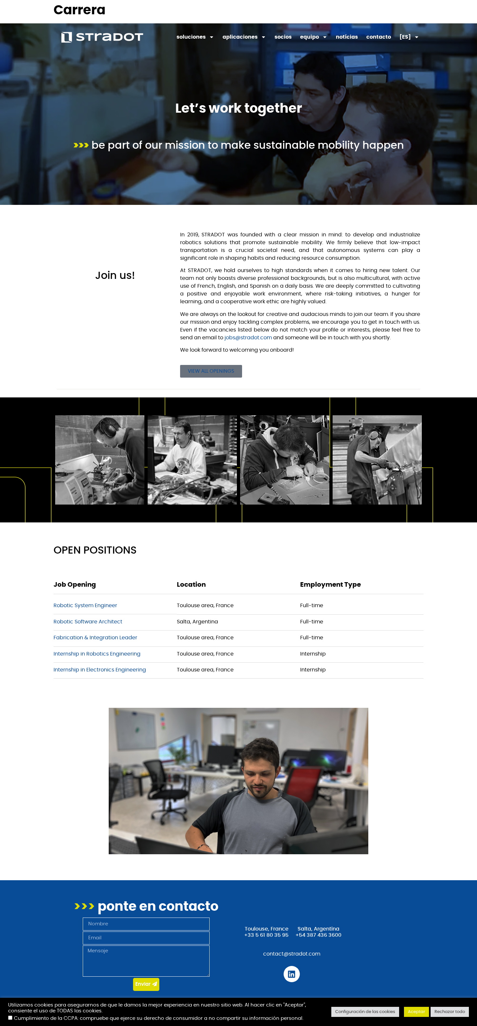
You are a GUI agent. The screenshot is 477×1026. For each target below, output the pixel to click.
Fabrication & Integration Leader (95, 637)
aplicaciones (240, 37)
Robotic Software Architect (88, 621)
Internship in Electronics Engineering (100, 669)
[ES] (405, 37)
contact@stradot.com (291, 954)
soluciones (191, 37)
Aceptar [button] (416, 1012)
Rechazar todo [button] (449, 1012)
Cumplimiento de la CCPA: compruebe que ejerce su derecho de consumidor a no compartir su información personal (158, 1018)
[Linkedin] (292, 974)
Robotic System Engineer (85, 605)
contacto (378, 37)
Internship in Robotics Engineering (97, 654)
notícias (347, 37)
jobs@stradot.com (248, 337)
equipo (309, 37)
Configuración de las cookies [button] (365, 1012)
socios (283, 37)
